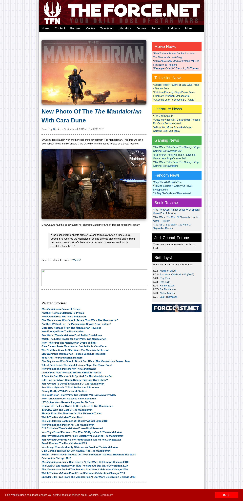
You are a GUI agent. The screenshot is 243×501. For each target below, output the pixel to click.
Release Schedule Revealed (73, 353)
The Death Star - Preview (78, 394)
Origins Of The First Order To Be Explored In (77, 406)
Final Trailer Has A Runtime (70, 387)
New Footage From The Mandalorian (62, 331)
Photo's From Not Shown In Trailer (71, 413)
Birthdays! (163, 257)
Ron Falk (165, 281)
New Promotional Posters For (68, 368)
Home (45, 28)
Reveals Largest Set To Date (67, 402)
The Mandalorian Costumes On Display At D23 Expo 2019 (74, 420)
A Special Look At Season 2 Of (174, 99)
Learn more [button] (106, 495)
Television (106, 28)
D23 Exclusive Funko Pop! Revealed (72, 428)
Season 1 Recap (60, 309)
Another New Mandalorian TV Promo (62, 312)
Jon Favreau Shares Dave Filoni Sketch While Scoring (82, 435)
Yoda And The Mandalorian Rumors (61, 357)
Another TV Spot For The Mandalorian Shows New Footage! (76, 324)
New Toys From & (81, 432)
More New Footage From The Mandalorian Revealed (71, 327)
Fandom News (167, 175)
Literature (125, 28)
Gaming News (166, 140)
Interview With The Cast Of (66, 409)
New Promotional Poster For (67, 424)
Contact (60, 28)
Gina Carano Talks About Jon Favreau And (75, 450)
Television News (168, 78)
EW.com (75, 260)
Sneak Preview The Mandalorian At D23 (64, 443)
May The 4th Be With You (168, 182)
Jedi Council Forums (172, 237)
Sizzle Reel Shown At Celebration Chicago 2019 (84, 462)
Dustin (56, 129)
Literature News (168, 109)
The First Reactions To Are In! (75, 350)
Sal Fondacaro (168, 289)
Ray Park (165, 278)
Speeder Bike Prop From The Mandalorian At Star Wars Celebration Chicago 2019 (88, 476)
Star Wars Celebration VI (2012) (177, 274)
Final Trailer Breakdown (71, 335)
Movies (90, 28)
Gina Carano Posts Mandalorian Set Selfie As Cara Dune (73, 346)
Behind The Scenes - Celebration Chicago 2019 (84, 469)
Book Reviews (166, 202)
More (188, 28)
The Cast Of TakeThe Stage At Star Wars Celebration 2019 (84, 465)
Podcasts (174, 28)
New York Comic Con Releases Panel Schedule (68, 398)
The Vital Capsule (163, 115)
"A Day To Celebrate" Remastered (172, 193)
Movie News (165, 46)
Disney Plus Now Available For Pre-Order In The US (71, 372)
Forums (75, 28)
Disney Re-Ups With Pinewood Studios (63, 391)
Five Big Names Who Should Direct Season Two (85, 361)
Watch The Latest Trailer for (73, 338)
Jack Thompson (168, 296)
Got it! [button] (226, 495)
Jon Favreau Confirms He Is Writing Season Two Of (81, 439)
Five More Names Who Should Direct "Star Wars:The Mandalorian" (79, 320)
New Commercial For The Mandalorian (63, 316)
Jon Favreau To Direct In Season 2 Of (72, 383)
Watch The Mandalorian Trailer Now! (62, 417)
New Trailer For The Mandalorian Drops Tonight (68, 342)
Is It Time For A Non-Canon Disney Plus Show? (74, 380)
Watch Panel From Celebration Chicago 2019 (83, 473)
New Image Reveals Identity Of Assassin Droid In (79, 447)
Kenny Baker (167, 285)
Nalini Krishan (167, 293)
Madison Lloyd (168, 270)
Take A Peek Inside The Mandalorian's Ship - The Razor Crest (76, 365)
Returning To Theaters (177, 68)
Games (141, 28)
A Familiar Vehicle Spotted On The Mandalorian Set (76, 376)
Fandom (156, 28)
